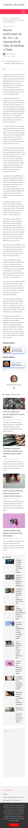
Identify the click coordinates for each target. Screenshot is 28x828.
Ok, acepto (14, 825)
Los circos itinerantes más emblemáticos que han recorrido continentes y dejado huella (19, 630)
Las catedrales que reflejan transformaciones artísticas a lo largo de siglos (20, 612)
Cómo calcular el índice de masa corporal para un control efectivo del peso (13, 493)
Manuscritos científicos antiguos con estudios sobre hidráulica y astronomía (19, 698)
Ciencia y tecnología (8, 26)
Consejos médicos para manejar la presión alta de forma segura (12, 533)
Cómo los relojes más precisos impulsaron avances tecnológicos (14, 414)
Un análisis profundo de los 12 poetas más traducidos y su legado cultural (19, 683)
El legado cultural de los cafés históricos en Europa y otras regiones (19, 566)
